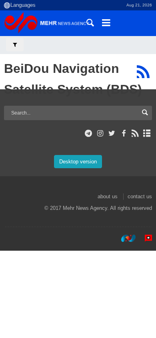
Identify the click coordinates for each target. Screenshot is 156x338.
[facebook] (123, 133)
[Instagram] (100, 133)
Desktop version (78, 162)
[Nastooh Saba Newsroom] (124, 238)
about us (108, 196)
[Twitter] (112, 133)
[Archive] (147, 133)
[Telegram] (89, 133)
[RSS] (143, 71)
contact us (140, 196)
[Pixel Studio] (144, 238)
